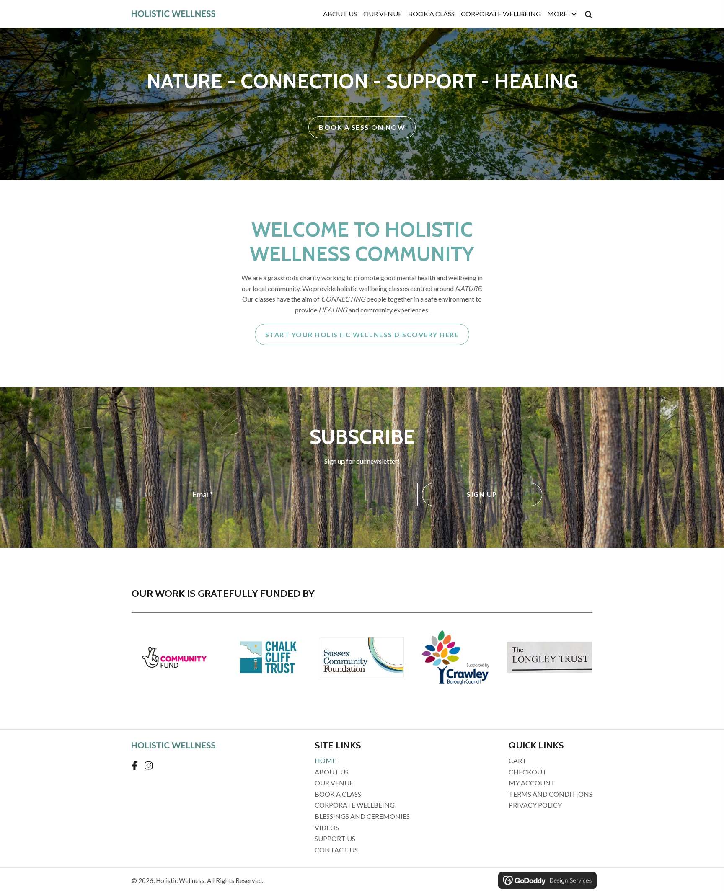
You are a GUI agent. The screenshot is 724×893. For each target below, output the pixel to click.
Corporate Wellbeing (355, 805)
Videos (327, 827)
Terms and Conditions (550, 794)
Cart (518, 760)
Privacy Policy (535, 805)
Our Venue (334, 783)
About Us (332, 772)
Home (325, 760)
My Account (532, 783)
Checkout (528, 772)
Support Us (335, 838)
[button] (482, 494)
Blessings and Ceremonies (362, 816)
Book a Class (338, 794)
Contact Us (336, 850)
